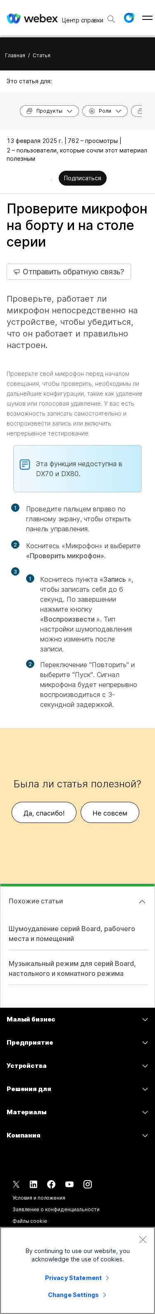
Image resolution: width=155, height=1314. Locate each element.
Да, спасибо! (44, 813)
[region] (77, 1270)
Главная (15, 55)
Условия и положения (38, 1198)
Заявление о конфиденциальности (55, 1209)
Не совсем (110, 813)
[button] (129, 18)
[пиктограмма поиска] (111, 19)
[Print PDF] (51, 179)
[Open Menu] (147, 18)
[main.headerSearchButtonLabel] (111, 16)
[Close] (142, 1239)
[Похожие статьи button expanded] (142, 902)
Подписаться (82, 177)
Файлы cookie (29, 1221)
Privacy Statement (73, 1277)
